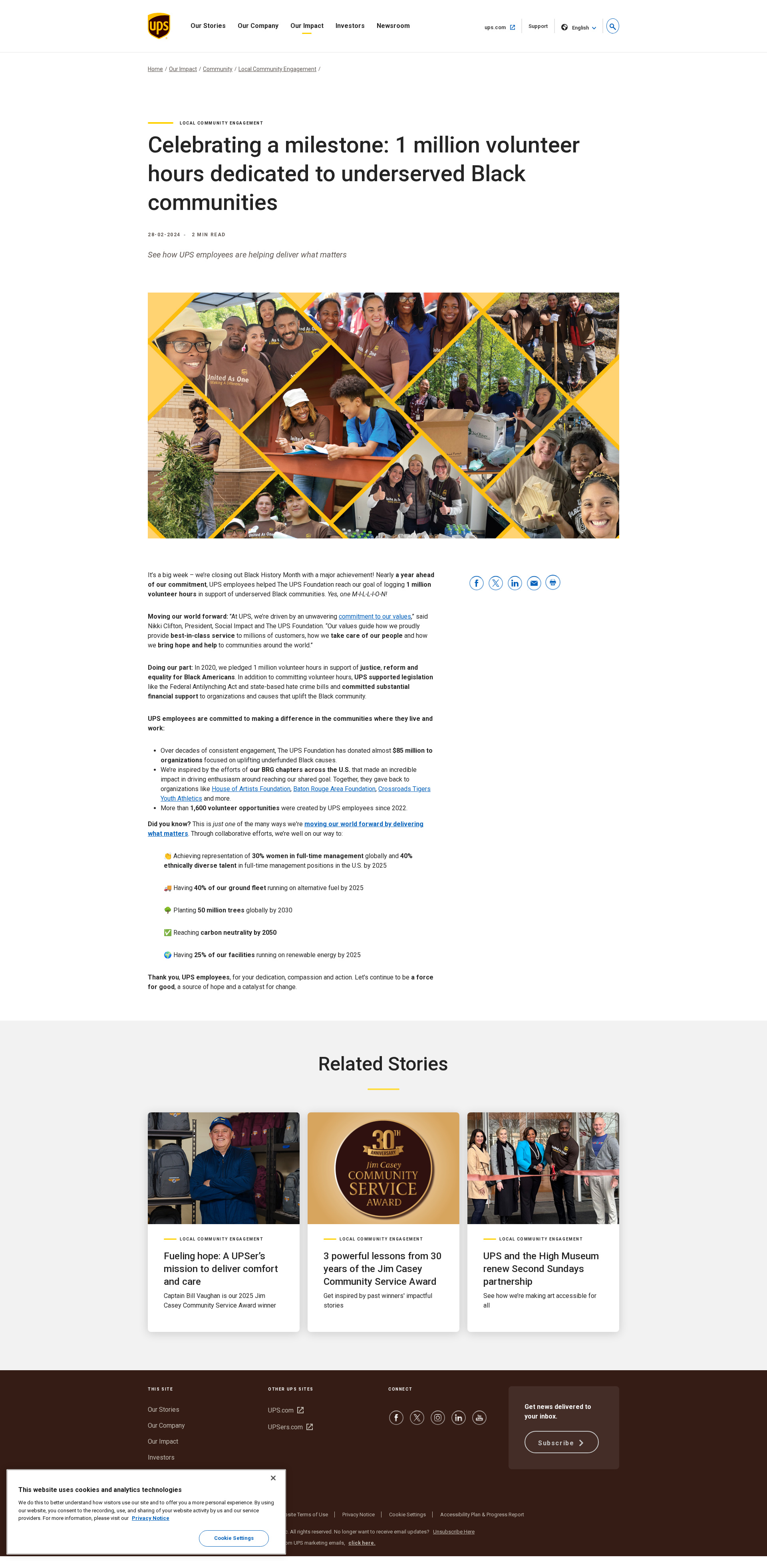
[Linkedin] (459, 1421)
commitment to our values (375, 616)
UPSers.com (290, 1427)
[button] (612, 26)
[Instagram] (438, 1421)
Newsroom (393, 26)
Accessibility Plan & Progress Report (482, 1514)
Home (155, 69)
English (580, 28)
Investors (350, 26)
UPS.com (286, 1410)
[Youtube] (479, 1421)
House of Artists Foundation (251, 789)
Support (542, 28)
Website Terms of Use (302, 1514)
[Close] (273, 1478)
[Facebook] (396, 1421)
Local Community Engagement (277, 69)
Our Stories (208, 26)
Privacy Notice (358, 1514)
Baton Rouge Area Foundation (334, 789)
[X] (417, 1421)
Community (217, 69)
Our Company (258, 26)
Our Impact (307, 26)
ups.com (503, 27)
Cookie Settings (407, 1514)
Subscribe (557, 1443)
